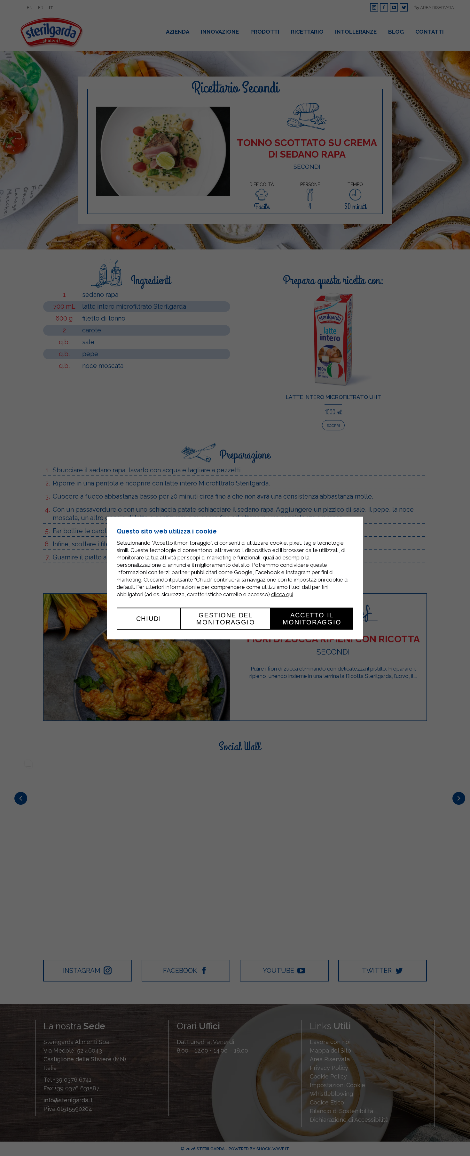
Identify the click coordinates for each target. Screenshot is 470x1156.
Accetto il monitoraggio (312, 619)
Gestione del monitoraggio (225, 619)
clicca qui (282, 594)
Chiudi (148, 618)
